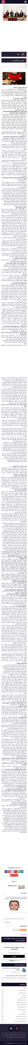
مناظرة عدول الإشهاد (20, 1016)
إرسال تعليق (24, 934)
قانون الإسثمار (22, 997)
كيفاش (23, 1012)
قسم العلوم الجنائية (21, 1000)
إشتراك (14, 956)
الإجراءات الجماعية (21, 990)
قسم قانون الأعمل (21, 1009)
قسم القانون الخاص (21, 1004)
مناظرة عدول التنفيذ (21, 1019)
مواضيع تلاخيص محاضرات (20, 1021)
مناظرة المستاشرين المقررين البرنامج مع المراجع (16, 975)
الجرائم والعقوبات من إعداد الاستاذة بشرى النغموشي (11, 968)
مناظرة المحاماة (22, 1014)
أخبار (24, 988)
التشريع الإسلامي (21, 993)
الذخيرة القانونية (10, 1043)
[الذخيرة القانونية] (15, 13)
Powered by (17, 960)
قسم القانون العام (21, 1007)
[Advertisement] (14, 36)
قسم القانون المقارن (21, 1002)
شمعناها (23, 995)
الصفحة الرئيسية (22, 66)
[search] (3, 2)
